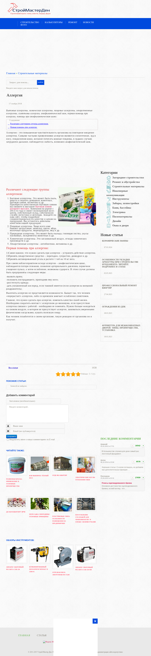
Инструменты (120, 198)
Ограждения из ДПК (113, 307)
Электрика (118, 212)
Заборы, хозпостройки (125, 203)
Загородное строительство (128, 177)
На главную (13, 22)
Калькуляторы (54, 22)
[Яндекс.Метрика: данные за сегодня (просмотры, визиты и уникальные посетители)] (51, 642)
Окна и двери (120, 225)
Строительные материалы (32, 73)
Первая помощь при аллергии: (23, 127)
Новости (88, 22)
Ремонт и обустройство (126, 181)
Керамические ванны (115, 241)
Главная (10, 73)
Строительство (29, 22)
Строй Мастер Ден (45, 652)
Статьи (41, 635)
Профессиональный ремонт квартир (119, 286)
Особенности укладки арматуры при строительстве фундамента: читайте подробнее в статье (120, 263)
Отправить (11, 436)
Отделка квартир (59, 475)
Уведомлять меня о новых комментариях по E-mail (32, 439)
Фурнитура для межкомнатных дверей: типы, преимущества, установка (121, 327)
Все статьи (13, 368)
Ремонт (72, 22)
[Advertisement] (75, 50)
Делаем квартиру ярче (16, 512)
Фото (23, 25)
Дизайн (116, 221)
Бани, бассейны (121, 207)
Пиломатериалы (122, 216)
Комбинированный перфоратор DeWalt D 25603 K (38, 569)
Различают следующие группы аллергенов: (29, 124)
